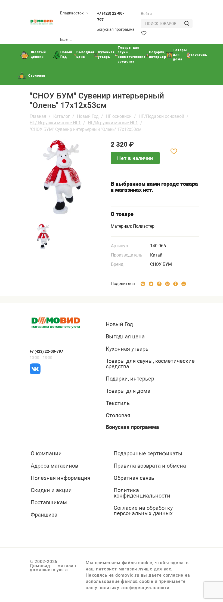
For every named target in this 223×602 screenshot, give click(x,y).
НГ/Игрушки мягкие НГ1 (113, 122)
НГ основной (119, 116)
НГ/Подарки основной (161, 116)
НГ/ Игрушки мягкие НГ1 (55, 122)
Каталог (61, 116)
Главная (38, 116)
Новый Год (88, 116)
